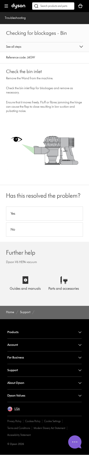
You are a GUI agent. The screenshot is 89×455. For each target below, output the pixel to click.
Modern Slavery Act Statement (49, 428)
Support (12, 370)
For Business (15, 357)
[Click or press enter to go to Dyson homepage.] (18, 7)
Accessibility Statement (19, 435)
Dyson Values (16, 395)
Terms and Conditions (18, 428)
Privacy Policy (14, 421)
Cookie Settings (52, 421)
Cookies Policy (32, 421)
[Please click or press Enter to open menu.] (6, 6)
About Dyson (15, 383)
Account (12, 345)
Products (13, 332)
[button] (44, 47)
